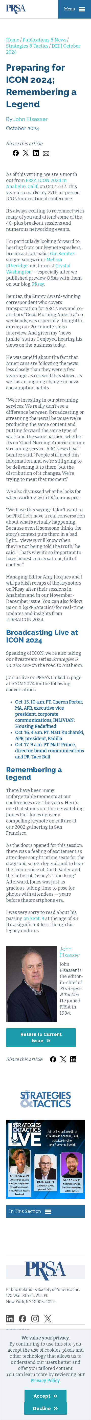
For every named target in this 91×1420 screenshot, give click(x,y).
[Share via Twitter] (25, 150)
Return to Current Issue (41, 1037)
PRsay (38, 284)
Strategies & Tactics (27, 46)
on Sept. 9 (34, 918)
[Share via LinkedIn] (36, 150)
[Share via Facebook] (16, 150)
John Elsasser (30, 119)
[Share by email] (46, 150)
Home (13, 40)
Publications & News (45, 40)
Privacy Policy (45, 1380)
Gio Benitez (62, 253)
